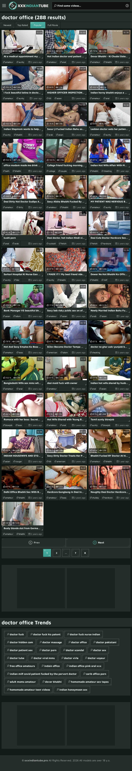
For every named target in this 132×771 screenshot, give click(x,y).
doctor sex (99, 650)
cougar (18, 461)
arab (51, 134)
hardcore (107, 243)
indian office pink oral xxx (85, 665)
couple (64, 171)
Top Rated (22, 25)
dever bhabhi (53, 681)
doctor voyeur (96, 658)
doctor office (79, 642)
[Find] (127, 5)
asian (59, 98)
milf (105, 280)
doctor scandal (75, 650)
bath (7, 171)
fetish (63, 243)
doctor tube (17, 658)
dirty (21, 207)
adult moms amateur (23, 681)
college (52, 171)
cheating (108, 171)
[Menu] (4, 5)
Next (100, 542)
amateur (9, 62)
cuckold (52, 243)
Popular (38, 25)
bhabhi (109, 62)
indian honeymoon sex (73, 689)
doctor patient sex (21, 650)
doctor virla (71, 658)
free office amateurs (22, 665)
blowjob (8, 425)
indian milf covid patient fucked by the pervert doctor (43, 673)
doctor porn (49, 650)
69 (50, 98)
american (53, 352)
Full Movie (53, 25)
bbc (17, 280)
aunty (21, 62)
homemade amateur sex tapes (90, 681)
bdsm (17, 316)
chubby (95, 497)
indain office (52, 665)
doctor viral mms (44, 658)
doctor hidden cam (21, 642)
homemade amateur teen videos (30, 689)
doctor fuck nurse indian (85, 634)
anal (64, 62)
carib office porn (96, 673)
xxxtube (33, 5)
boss (21, 352)
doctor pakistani (106, 642)
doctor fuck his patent (47, 634)
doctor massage (52, 642)
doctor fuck (17, 634)
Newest (7, 25)
